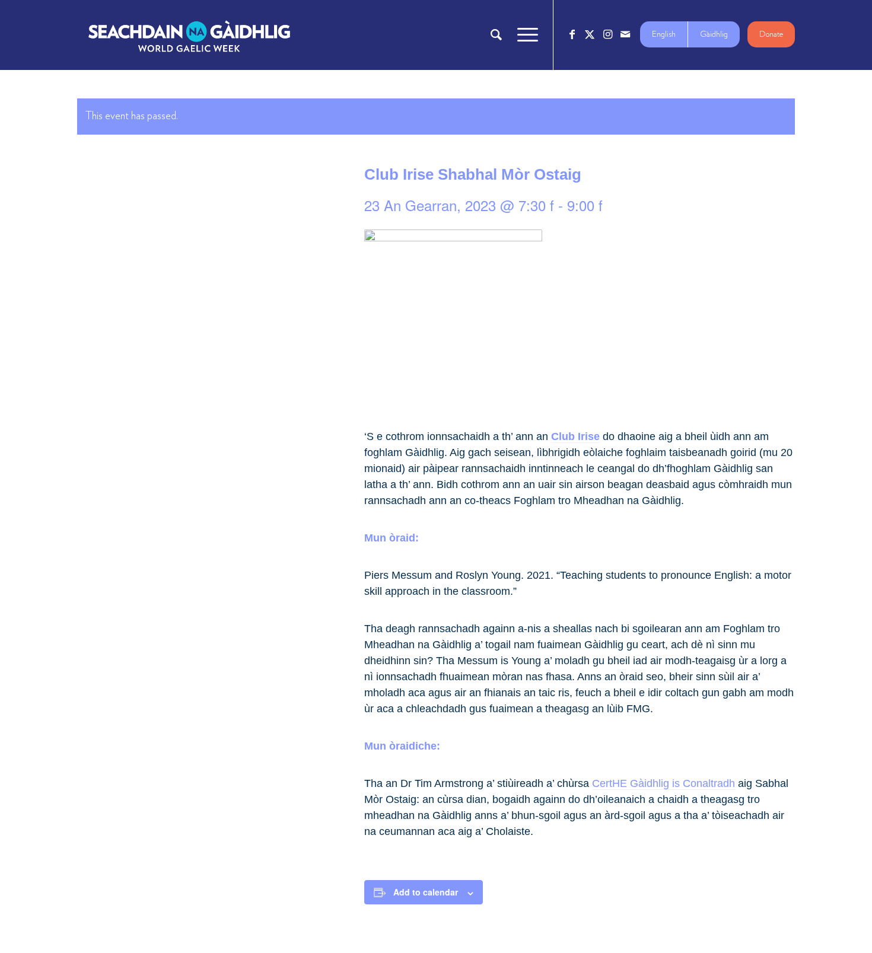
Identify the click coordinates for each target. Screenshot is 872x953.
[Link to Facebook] (572, 34)
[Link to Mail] (625, 34)
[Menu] (524, 35)
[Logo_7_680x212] (189, 35)
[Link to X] (590, 34)
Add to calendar (425, 892)
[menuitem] (496, 35)
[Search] (496, 35)
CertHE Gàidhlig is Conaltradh (663, 783)
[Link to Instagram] (607, 34)
